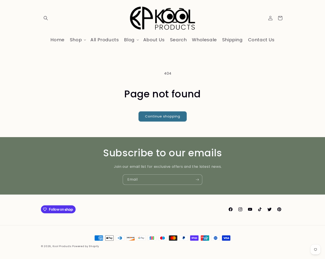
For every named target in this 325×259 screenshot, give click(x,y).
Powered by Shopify (85, 246)
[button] (46, 18)
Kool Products (62, 246)
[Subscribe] (197, 179)
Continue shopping (162, 116)
